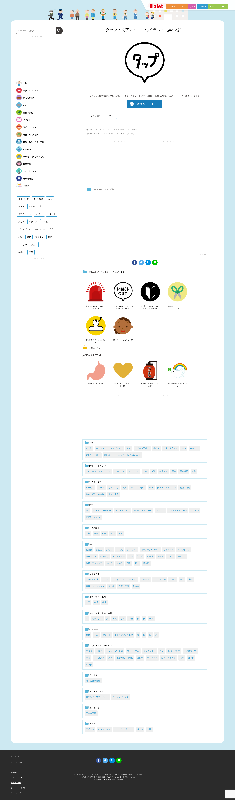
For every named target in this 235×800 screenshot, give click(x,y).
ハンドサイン (104, 729)
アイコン (97, 129)
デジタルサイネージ (143, 510)
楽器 (110, 658)
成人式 (171, 556)
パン (20, 237)
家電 (88, 658)
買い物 (111, 586)
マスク (44, 244)
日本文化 (93, 675)
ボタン (140, 729)
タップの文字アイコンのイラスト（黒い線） (145, 30)
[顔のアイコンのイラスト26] (123, 326)
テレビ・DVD (159, 579)
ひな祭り (104, 556)
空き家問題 (91, 713)
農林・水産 (113, 494)
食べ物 (191, 658)
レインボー (40, 229)
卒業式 (150, 556)
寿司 (52, 229)
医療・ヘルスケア (97, 466)
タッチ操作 (96, 116)
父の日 (120, 563)
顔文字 (34, 244)
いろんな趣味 (92, 579)
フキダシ (111, 116)
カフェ (105, 579)
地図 (88, 602)
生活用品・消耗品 (125, 658)
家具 (96, 602)
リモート (52, 214)
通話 (42, 206)
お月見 (89, 549)
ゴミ (162, 651)
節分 (129, 563)
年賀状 (21, 252)
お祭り (109, 549)
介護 (153, 471)
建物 (104, 602)
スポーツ (145, 579)
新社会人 (182, 556)
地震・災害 (97, 618)
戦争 (104, 533)
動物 (88, 635)
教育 (125, 487)
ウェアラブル (133, 651)
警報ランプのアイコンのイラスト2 (96, 307)
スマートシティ (96, 691)
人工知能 (195, 510)
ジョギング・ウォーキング (124, 579)
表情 (184, 448)
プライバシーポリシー (19, 788)
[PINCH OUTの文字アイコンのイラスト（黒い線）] (123, 292)
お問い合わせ (16, 783)
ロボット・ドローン (177, 510)
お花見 (120, 549)
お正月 (99, 549)
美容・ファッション (166, 487)
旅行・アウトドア (94, 563)
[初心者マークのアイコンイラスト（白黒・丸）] (150, 292)
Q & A (192, 6)
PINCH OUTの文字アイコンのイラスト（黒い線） (123, 307)
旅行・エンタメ (138, 487)
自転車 (140, 658)
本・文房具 (99, 658)
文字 (95, 134)
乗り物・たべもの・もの (100, 645)
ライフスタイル (96, 574)
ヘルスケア (120, 471)
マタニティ (134, 471)
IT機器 (100, 651)
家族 (129, 448)
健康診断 (163, 471)
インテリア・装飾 (115, 651)
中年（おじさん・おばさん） (109, 448)
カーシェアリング (120, 697)
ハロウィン (91, 556)
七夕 (131, 556)
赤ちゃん (194, 448)
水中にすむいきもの (124, 635)
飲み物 (89, 664)
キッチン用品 (149, 651)
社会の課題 (94, 528)
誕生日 (146, 563)
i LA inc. (105, 779)
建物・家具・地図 (97, 597)
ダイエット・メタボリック (98, 471)
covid (50, 199)
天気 (114, 618)
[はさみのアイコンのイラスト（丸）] (177, 292)
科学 (151, 487)
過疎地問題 (94, 707)
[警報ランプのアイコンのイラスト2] (96, 292)
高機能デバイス (93, 517)
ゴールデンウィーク (150, 549)
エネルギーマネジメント (97, 697)
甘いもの (22, 244)
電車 (182, 658)
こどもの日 (168, 549)
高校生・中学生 (93, 455)
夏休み (160, 556)
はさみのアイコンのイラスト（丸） (177, 307)
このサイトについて (177, 6)
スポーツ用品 (174, 651)
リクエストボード (218, 6)
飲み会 (136, 586)
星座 (131, 618)
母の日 (109, 563)
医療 (174, 471)
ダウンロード (144, 104)
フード (101, 487)
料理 (46, 222)
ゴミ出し (39, 214)
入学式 (140, 556)
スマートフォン (122, 510)
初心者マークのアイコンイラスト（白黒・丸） (150, 307)
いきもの (93, 629)
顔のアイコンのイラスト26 (123, 340)
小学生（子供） (142, 448)
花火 (137, 563)
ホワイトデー (118, 556)
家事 (182, 579)
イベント (93, 544)
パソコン (160, 510)
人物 (91, 443)
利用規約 (202, 6)
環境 (121, 533)
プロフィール (24, 214)
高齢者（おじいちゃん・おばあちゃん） (122, 455)
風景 (151, 618)
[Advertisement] (120, 163)
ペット (173, 579)
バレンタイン (184, 549)
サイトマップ (16, 793)
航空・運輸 (185, 487)
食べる (21, 206)
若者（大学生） (170, 448)
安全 (96, 533)
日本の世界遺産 (93, 681)
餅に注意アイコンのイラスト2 (96, 341)
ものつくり (113, 487)
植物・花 (106, 635)
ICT (91, 505)
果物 (29, 237)
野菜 (50, 237)
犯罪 (112, 533)
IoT (87, 510)
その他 (89, 129)
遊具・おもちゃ (168, 658)
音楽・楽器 (124, 586)
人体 (145, 471)
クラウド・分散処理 (102, 510)
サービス (90, 487)
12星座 (32, 206)
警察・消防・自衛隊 (95, 494)
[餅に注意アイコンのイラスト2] (96, 326)
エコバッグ (23, 199)
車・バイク (152, 658)
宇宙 (123, 618)
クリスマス (132, 549)
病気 (194, 471)
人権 (88, 533)
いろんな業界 (95, 482)
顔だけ (21, 222)
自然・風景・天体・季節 (100, 613)
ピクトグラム (24, 229)
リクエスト (34, 222)
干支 (96, 635)
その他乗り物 (190, 651)
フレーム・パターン (124, 729)
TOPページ (15, 757)
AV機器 (89, 651)
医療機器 (184, 471)
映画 (190, 579)
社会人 (156, 448)
